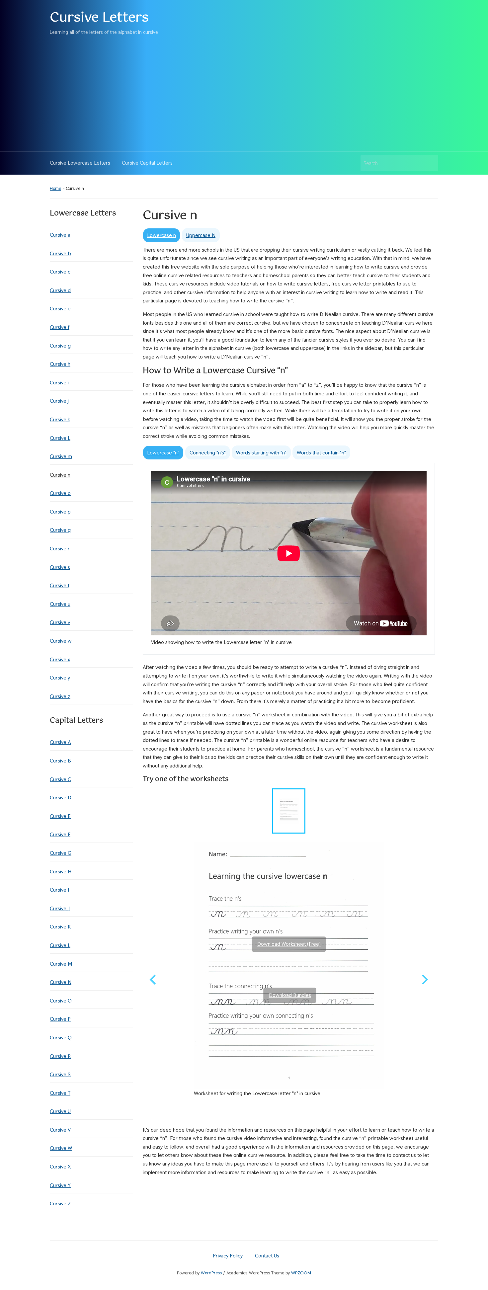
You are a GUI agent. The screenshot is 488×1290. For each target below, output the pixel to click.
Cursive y (60, 677)
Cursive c (60, 271)
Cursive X (60, 1166)
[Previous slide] (153, 979)
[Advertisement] (244, 91)
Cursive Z (60, 1203)
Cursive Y (60, 1185)
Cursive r (60, 548)
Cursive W (61, 1148)
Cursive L (60, 438)
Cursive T (60, 1092)
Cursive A (60, 742)
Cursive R (60, 1056)
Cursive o (60, 493)
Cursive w (61, 640)
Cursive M (61, 963)
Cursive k (60, 419)
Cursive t (59, 585)
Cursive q (60, 529)
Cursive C (60, 779)
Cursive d (60, 290)
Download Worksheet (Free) (289, 943)
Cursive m (61, 456)
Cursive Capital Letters (147, 162)
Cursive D (60, 797)
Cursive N (60, 982)
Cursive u (60, 604)
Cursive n (60, 474)
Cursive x (60, 659)
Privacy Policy (228, 1255)
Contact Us (267, 1255)
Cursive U (60, 1111)
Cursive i (59, 382)
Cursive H (60, 871)
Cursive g (60, 345)
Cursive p (60, 511)
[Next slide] (424, 979)
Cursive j (59, 400)
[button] (288, 811)
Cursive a (60, 234)
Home (55, 188)
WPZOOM (301, 1273)
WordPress (211, 1273)
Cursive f (59, 327)
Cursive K (60, 926)
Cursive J (60, 908)
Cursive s (60, 567)
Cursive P (60, 1018)
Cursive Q (61, 1037)
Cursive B (60, 760)
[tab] (161, 235)
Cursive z (60, 696)
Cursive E (60, 816)
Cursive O (61, 1000)
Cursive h (60, 364)
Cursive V (60, 1129)
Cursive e (60, 308)
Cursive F (60, 834)
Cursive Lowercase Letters (80, 162)
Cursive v (60, 622)
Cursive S (60, 1074)
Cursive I (59, 889)
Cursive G (60, 852)
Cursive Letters (99, 18)
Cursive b (60, 253)
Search (430, 163)
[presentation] (161, 235)
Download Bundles (290, 995)
